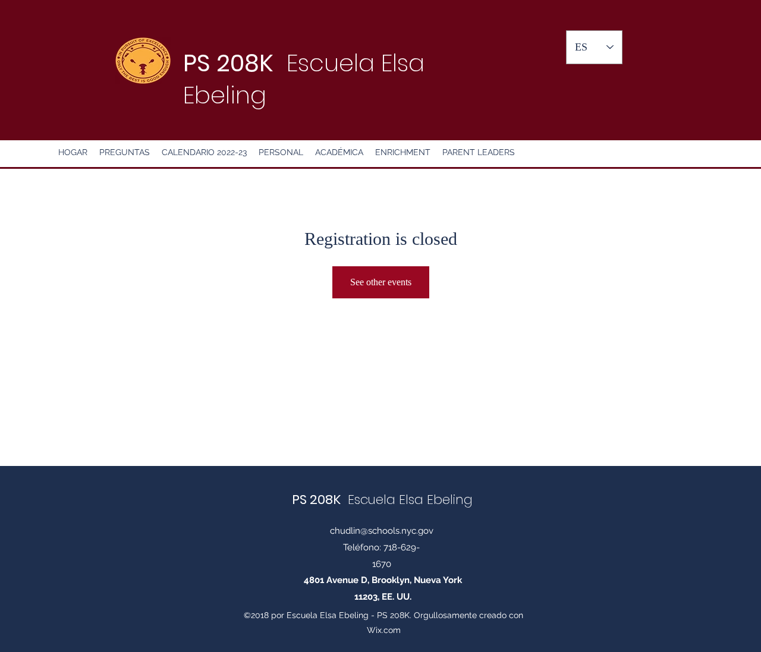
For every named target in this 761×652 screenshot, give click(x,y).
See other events (380, 282)
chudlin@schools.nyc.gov (381, 530)
